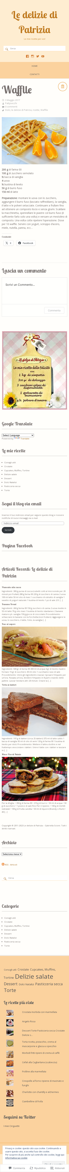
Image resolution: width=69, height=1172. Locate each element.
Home (35, 66)
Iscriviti (8, 530)
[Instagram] (32, 56)
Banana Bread (9, 604)
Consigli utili (10, 462)
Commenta (54, 310)
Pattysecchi (11, 103)
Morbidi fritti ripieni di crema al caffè (41, 1052)
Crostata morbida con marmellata (39, 1012)
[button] (34, 370)
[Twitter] (37, 56)
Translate (25, 438)
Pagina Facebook (17, 545)
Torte (7, 490)
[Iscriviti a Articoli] (3, 864)
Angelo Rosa (28, 1021)
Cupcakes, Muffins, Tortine (17, 470)
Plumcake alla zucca (11, 587)
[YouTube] (42, 56)
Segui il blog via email (21, 503)
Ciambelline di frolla (32, 1101)
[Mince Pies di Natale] (34, 800)
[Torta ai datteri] (34, 735)
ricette (36, 110)
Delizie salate (10, 474)
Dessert (8, 478)
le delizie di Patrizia (21, 110)
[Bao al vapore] (34, 666)
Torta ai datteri (9, 684)
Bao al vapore (8, 624)
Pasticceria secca (12, 486)
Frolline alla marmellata (34, 1071)
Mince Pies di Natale (11, 754)
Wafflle (44, 110)
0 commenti (11, 106)
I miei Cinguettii (11, 1126)
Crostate (8, 466)
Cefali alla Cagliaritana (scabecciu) (39, 1062)
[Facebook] (27, 56)
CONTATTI (34, 74)
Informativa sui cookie (16, 1157)
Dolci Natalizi (10, 482)
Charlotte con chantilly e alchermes (40, 1092)
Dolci (7, 110)
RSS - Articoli (11, 864)
